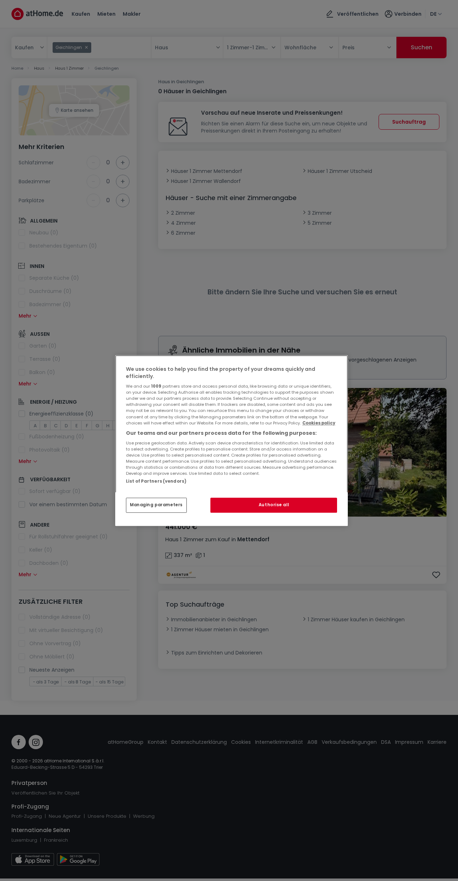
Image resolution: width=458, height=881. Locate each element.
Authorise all (274, 505)
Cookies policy (318, 423)
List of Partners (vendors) (156, 481)
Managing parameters (156, 505)
